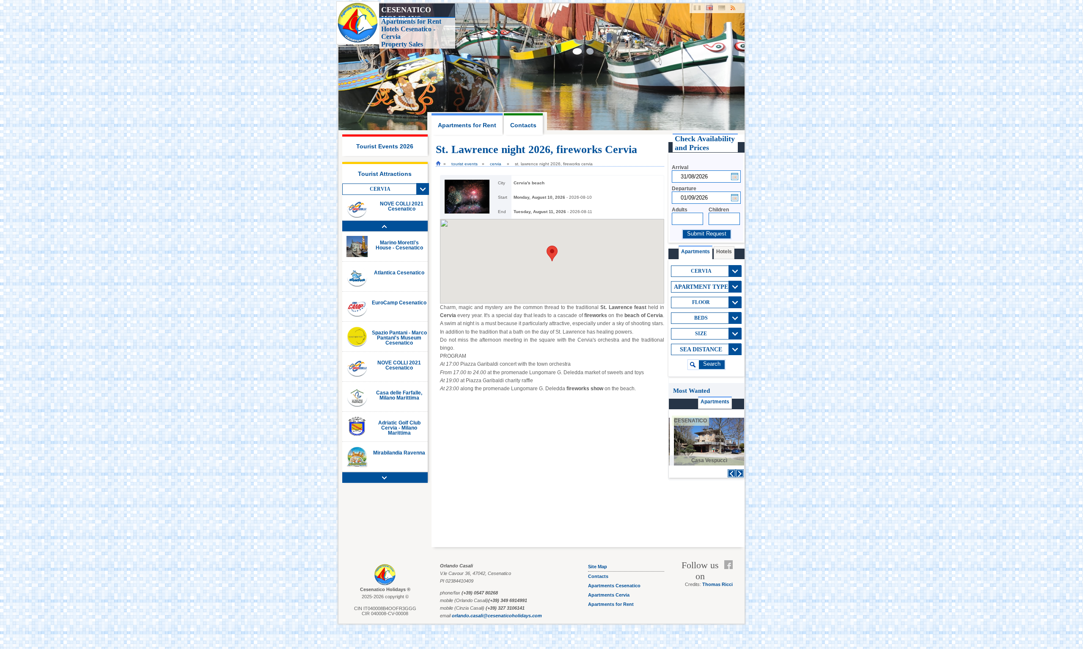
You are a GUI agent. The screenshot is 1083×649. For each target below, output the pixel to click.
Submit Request (706, 234)
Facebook (730, 565)
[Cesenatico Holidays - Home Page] (438, 163)
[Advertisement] (706, 514)
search (711, 364)
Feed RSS (730, 575)
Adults (679, 210)
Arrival (680, 167)
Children (719, 210)
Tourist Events (464, 164)
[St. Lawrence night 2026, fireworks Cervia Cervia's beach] (467, 212)
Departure (684, 189)
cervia (495, 164)
